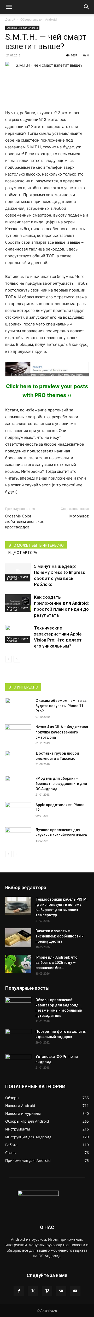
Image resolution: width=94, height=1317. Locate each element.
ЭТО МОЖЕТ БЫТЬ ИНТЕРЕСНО (36, 545)
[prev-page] (8, 659)
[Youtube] (75, 1291)
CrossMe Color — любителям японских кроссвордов (24, 521)
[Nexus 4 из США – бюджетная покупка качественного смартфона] (18, 733)
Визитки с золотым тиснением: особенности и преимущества (60, 936)
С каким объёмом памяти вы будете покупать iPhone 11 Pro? (61, 705)
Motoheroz (79, 516)
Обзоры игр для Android (38, 19)
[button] (9, 7)
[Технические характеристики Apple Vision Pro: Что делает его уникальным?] (18, 634)
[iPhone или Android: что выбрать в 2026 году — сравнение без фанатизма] (18, 964)
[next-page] (17, 659)
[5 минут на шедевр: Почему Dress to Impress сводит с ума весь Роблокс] (18, 572)
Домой (10, 19)
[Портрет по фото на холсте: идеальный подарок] (18, 1038)
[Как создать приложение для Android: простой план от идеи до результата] (18, 603)
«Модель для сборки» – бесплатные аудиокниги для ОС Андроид (61, 783)
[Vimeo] (47, 1291)
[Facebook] (19, 1291)
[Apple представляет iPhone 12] (18, 811)
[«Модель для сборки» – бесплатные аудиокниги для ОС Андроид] (18, 782)
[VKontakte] (61, 1291)
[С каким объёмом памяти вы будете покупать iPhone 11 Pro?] (18, 707)
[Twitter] (33, 1291)
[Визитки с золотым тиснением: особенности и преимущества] (18, 937)
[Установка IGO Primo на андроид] (18, 1062)
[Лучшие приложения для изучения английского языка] (18, 836)
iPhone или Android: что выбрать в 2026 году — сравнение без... (57, 962)
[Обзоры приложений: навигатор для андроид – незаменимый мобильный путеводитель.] (18, 1003)
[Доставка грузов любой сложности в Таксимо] (18, 760)
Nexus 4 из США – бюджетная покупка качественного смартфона (62, 732)
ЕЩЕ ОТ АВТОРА (22, 553)
